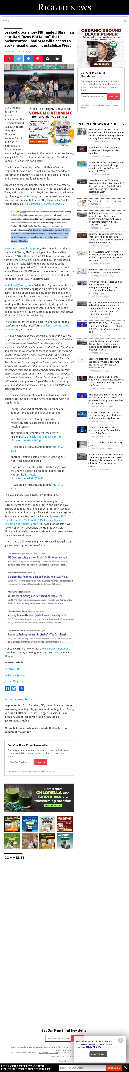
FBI (31, 709)
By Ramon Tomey (106, 276)
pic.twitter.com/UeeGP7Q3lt (26, 440)
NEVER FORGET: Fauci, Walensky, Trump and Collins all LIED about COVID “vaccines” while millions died (105, 327)
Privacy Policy (64, 1061)
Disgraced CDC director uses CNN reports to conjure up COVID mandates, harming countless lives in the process (105, 399)
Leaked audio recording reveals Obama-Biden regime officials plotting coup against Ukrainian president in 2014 (104, 345)
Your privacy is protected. (17, 771)
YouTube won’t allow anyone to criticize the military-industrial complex (103, 150)
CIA (42, 705)
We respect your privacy (48, 1053)
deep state (65, 705)
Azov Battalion (31, 705)
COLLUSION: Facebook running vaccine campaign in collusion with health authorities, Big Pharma (105, 415)
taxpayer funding (35, 716)
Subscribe (114, 1067)
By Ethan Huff (105, 157)
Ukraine (24, 720)
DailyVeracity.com (14, 675)
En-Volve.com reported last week (44, 203)
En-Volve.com (12, 668)
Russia (53, 713)
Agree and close (98, 1054)
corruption (51, 705)
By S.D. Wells (105, 207)
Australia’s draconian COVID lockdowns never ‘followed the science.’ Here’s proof (104, 430)
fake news (10, 709)
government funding (47, 709)
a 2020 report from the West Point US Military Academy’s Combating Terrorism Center (35, 520)
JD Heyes (27, 51)
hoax (63, 709)
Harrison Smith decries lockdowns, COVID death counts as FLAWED (105, 271)
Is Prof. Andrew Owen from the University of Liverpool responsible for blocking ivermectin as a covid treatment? (106, 256)
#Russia (31, 436)
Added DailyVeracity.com (18, 285)
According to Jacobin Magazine (22, 248)
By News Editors (106, 389)
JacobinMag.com (13, 681)
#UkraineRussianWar (49, 436)
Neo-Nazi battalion (15, 713)
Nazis (70, 709)
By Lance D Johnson (107, 407)
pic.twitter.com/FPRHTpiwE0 (27, 478)
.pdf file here (28, 256)
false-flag (22, 709)
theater (50, 716)
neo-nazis (33, 713)
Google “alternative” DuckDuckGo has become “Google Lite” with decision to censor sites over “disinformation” (105, 363)
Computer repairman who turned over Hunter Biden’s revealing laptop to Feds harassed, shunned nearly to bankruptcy (105, 238)
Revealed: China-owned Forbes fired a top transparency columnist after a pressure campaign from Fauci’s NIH (105, 381)
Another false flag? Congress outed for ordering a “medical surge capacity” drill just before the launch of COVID (106, 167)
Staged (19, 716)
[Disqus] (39, 901)
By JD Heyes (104, 142)
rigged (44, 713)
